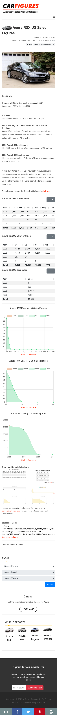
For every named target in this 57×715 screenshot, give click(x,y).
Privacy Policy (30, 703)
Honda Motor (37, 41)
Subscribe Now (35, 687)
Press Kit (42, 703)
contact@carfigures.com (11, 511)
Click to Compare (28, 355)
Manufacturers (24, 41)
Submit (50, 584)
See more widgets (10, 537)
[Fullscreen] (48, 199)
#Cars (29, 44)
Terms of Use (16, 703)
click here (46, 191)
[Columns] (52, 199)
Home (14, 41)
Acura (47, 41)
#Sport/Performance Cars (44, 44)
